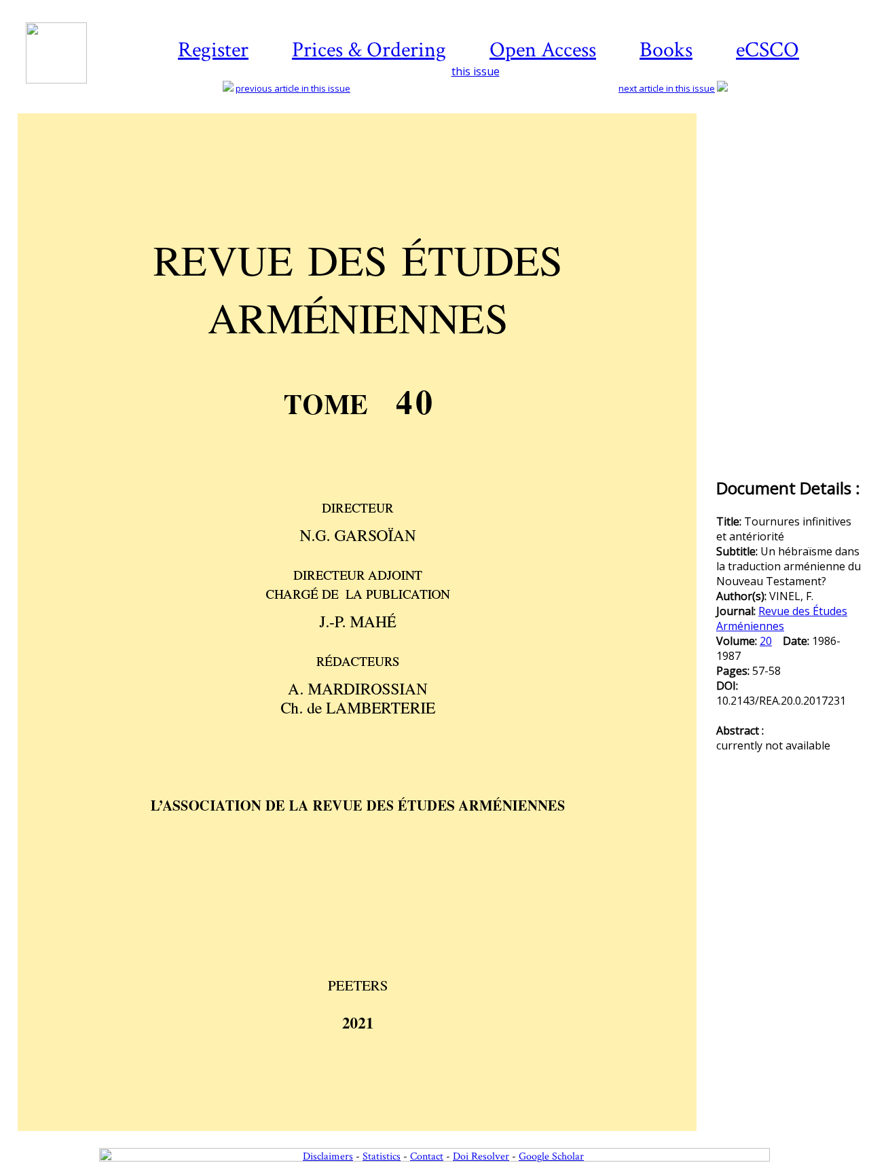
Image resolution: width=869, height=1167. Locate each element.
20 (766, 640)
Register (213, 50)
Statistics (382, 1156)
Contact (426, 1156)
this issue (475, 71)
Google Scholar (551, 1156)
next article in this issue (666, 88)
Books (666, 50)
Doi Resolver (481, 1156)
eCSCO (767, 50)
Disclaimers (328, 1156)
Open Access (542, 50)
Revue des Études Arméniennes (781, 618)
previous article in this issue (293, 88)
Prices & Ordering (369, 50)
